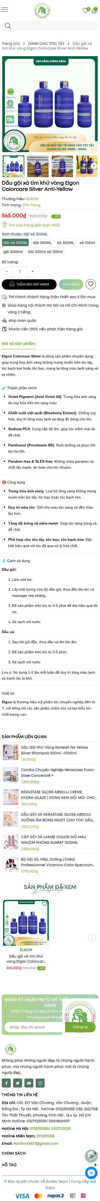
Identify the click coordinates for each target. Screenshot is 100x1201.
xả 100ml (87, 242)
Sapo (50, 1187)
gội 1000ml (13, 251)
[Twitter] (17, 1083)
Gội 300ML (42, 242)
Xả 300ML (65, 242)
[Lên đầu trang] (91, 1142)
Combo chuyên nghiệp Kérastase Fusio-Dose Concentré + (58, 772)
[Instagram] (40, 1083)
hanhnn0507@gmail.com (36, 1143)
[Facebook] (6, 1083)
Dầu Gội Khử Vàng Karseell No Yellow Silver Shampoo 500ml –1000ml (54, 750)
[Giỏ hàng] (95, 10)
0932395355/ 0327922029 (50, 1128)
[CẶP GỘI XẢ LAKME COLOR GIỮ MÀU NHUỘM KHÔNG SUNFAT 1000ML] (10, 841)
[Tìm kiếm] (8, 26)
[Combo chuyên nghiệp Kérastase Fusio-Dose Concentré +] (10, 774)
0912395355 (45, 1136)
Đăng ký (80, 1027)
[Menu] (5, 9)
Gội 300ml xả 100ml (45, 251)
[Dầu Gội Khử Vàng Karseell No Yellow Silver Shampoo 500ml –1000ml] (10, 752)
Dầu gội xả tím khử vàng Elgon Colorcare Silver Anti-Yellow (26, 959)
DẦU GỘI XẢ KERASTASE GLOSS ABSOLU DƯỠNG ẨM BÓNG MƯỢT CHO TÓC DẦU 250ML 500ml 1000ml (57, 817)
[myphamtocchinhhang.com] (50, 10)
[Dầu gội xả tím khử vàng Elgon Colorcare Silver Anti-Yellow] (26, 923)
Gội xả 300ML (15, 242)
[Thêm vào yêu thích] (91, 284)
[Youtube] (28, 1083)
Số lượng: (10, 262)
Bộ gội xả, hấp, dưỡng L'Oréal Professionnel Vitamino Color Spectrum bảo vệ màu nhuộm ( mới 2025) (57, 862)
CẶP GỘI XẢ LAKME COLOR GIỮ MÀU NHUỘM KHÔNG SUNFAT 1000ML (53, 839)
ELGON (26, 949)
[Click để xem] (50, 104)
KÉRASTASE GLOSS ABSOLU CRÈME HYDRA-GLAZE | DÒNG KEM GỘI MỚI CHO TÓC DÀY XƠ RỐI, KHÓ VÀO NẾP (58, 794)
